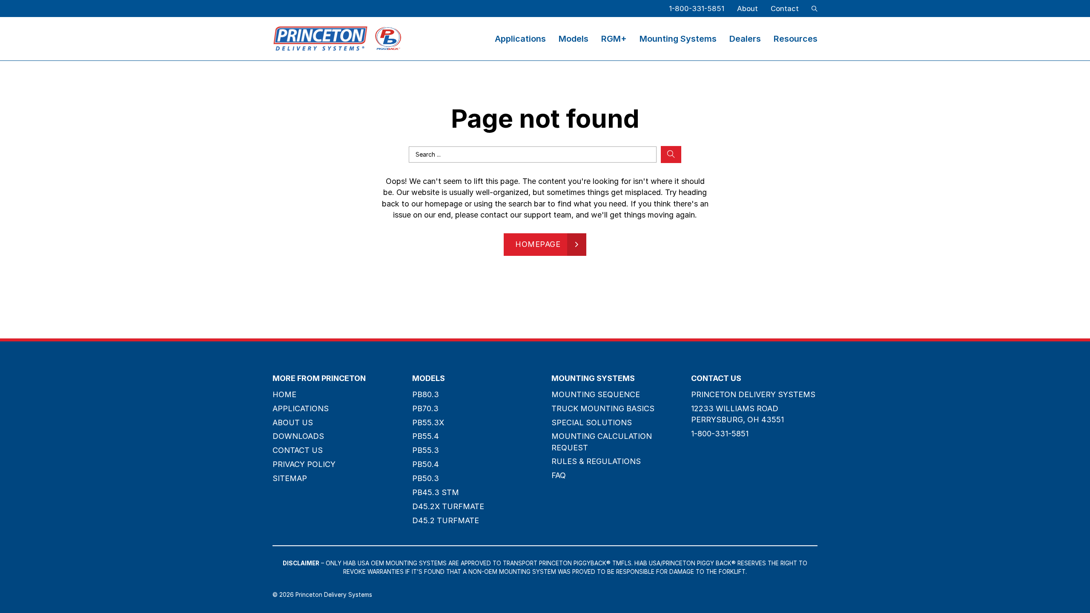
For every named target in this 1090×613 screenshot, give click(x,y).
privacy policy (304, 464)
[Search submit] (671, 154)
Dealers (745, 39)
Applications (520, 39)
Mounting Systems (678, 39)
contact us (297, 450)
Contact (785, 8)
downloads (298, 436)
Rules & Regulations (596, 461)
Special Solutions (591, 422)
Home (284, 394)
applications (300, 408)
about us (292, 422)
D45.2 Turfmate (445, 520)
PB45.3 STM (435, 492)
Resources (796, 39)
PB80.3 (425, 394)
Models (573, 39)
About (747, 8)
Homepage (537, 244)
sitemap (289, 478)
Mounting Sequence (595, 394)
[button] (815, 8)
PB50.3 (425, 478)
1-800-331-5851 (696, 8)
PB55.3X (428, 422)
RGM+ (614, 39)
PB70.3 (425, 408)
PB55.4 (425, 436)
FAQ (558, 475)
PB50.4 (425, 464)
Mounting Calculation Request (601, 442)
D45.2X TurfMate (448, 506)
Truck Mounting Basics (602, 408)
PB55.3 (425, 450)
